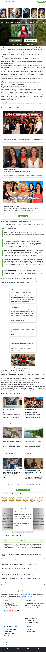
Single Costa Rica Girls (29, 616)
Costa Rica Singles (28, 609)
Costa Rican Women (14, 4)
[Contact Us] (11, 605)
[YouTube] (13, 610)
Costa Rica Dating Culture (9, 640)
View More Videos (23, 216)
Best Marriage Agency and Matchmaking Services (34, 603)
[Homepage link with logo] (23, 591)
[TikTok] (18, 610)
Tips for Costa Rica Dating (9, 633)
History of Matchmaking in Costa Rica (11, 644)
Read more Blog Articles (23, 489)
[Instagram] (10, 610)
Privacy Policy (29, 629)
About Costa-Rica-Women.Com (31, 614)
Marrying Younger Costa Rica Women (32, 622)
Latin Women (33, 4)
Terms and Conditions (31, 631)
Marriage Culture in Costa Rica (31, 620)
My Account (41, 1)
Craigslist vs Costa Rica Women (31, 618)
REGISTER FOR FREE (16, 40)
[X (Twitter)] (8, 610)
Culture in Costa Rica (8, 635)
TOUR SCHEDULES (31, 40)
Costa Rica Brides (28, 612)
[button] (12, 532)
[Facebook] (5, 610)
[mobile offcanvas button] (2, 1)
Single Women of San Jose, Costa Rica (32, 605)
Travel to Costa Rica (8, 631)
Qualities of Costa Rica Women (10, 629)
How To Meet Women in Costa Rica (32, 607)
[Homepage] (10, 1)
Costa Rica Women (23, 594)
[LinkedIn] (15, 610)
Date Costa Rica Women (9, 637)
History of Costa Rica (8, 642)
